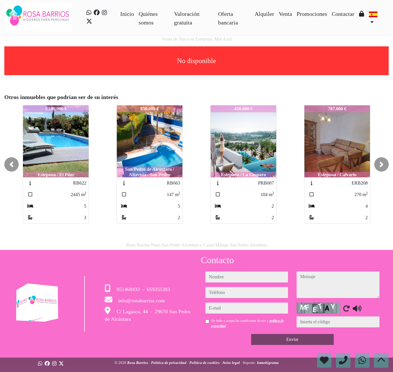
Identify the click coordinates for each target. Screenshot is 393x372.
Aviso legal (231, 362)
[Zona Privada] (362, 13)
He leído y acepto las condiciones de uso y (247, 323)
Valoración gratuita (186, 18)
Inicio (127, 14)
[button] (11, 164)
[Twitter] (89, 21)
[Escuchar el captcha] (357, 308)
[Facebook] (97, 13)
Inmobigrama (268, 362)
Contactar (343, 14)
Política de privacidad (169, 362)
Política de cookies (204, 362)
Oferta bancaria (228, 18)
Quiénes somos (148, 18)
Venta (285, 14)
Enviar (292, 339)
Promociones (312, 14)
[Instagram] (104, 13)
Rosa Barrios (138, 362)
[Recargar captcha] (346, 308)
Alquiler (264, 14)
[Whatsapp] (88, 13)
